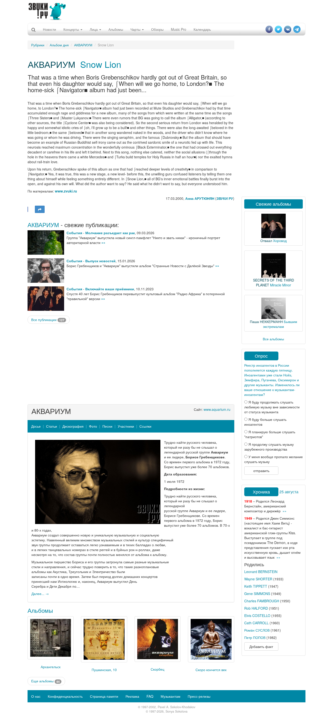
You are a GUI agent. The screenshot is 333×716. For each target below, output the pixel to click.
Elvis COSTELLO (257, 615)
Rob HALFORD (256, 608)
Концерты (71, 29)
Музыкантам (170, 696)
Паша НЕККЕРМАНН (266, 321)
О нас (35, 696)
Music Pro (178, 29)
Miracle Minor (280, 284)
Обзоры (157, 29)
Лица (94, 29)
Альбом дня (59, 44)
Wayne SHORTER (258, 578)
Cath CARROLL (256, 622)
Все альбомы (273, 338)
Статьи (51, 426)
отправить (261, 470)
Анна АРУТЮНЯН (199, 198)
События (74, 232)
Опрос (261, 356)
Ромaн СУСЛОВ (257, 630)
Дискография (73, 426)
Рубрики (37, 44)
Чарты (135, 29)
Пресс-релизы (199, 696)
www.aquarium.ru (217, 409)
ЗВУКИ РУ (224, 198)
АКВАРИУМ (83, 44)
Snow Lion (100, 64)
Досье (36, 426)
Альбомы (115, 29)
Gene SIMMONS (257, 593)
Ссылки (145, 426)
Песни (107, 426)
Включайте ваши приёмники (109, 288)
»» (103, 242)
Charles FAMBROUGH (261, 600)
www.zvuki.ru (66, 191)
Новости (49, 29)
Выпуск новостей (100, 260)
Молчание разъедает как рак (110, 232)
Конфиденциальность (65, 696)
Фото (93, 426)
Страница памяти (104, 696)
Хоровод (280, 240)
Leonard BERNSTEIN (260, 571)
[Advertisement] (166, 11)
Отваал (266, 240)
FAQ (150, 696)
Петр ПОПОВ (254, 637)
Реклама (132, 696)
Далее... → (40, 593)
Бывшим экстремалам (280, 324)
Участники (126, 426)
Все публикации (47, 319)
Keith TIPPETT (255, 586)
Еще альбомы (45, 681)
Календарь (202, 29)
